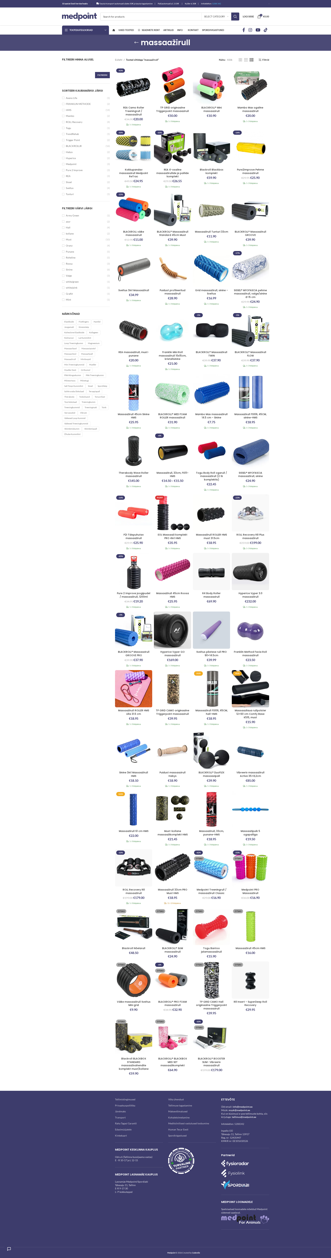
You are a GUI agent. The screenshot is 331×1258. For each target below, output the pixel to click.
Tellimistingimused (125, 1099)
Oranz (69, 245)
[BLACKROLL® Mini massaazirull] (211, 85)
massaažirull (70, 359)
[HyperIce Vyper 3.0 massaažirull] (250, 571)
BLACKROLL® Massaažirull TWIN (211, 353)
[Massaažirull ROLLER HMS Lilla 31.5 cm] (133, 688)
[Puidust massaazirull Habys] (172, 750)
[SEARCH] (235, 17)
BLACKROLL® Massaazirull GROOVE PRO (133, 653)
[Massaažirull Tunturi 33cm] (211, 209)
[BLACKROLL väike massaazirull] (133, 209)
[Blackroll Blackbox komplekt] (211, 148)
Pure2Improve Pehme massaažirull (250, 171)
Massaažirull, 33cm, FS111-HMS (173, 474)
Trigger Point (73, 140)
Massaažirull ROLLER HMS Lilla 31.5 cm (133, 712)
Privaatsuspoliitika (125, 1105)
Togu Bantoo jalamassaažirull (211, 949)
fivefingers (84, 321)
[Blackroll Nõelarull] (133, 926)
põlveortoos (69, 380)
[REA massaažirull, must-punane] (133, 330)
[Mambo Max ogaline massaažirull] (250, 85)
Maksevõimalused (177, 1111)
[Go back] (136, 42)
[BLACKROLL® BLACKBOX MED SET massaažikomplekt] (172, 1036)
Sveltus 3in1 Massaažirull (133, 290)
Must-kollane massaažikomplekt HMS (173, 832)
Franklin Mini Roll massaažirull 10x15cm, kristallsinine (172, 355)
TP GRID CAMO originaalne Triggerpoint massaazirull (172, 712)
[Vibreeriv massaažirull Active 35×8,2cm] (250, 750)
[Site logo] (79, 16)
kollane (70, 233)
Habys (69, 152)
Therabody (69, 396)
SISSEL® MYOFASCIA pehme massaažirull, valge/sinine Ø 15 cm (250, 294)
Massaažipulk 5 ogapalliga (250, 832)
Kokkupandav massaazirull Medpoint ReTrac (133, 173)
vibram (83, 412)
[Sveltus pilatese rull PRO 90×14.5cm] (211, 630)
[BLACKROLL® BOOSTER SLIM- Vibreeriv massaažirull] (211, 1036)
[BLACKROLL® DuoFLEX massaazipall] (211, 750)
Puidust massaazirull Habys (173, 774)
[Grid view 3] (246, 60)
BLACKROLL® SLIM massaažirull (172, 949)
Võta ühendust (176, 1099)
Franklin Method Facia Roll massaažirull (250, 653)
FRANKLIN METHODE (78, 103)
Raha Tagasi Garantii (126, 1123)
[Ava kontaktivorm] (9, 1249)
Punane (70, 251)
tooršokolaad (70, 402)
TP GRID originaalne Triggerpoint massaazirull (172, 109)
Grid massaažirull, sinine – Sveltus (211, 292)
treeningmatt (91, 407)
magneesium (94, 343)
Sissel (69, 182)
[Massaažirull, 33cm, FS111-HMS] (172, 451)
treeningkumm (88, 402)
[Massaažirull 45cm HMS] (250, 926)
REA (68, 176)
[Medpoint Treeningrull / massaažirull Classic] (211, 868)
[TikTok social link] (265, 30)
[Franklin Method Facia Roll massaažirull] (250, 630)
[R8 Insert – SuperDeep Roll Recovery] (250, 980)
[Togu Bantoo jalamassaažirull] (211, 926)
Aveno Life (71, 97)
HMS (68, 109)
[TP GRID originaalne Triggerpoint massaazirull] (172, 85)
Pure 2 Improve (74, 170)
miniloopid (86, 359)
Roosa (69, 263)
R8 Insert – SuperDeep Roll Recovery (250, 1003)
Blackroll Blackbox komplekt (211, 171)
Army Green (72, 215)
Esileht (118, 59)
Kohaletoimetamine (179, 1117)
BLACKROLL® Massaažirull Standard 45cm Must (172, 233)
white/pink (71, 287)
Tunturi (70, 194)
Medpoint (71, 164)
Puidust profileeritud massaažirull (172, 292)
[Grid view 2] (240, 60)
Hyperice (71, 158)
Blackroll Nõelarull (133, 948)
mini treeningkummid (74, 364)
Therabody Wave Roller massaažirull (134, 474)
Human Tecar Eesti (178, 1129)
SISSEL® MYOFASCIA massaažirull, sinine (250, 474)
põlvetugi (84, 380)
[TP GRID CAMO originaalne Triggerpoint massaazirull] (172, 688)
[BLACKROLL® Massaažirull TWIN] (211, 330)
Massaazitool (70, 354)
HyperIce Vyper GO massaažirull (172, 653)
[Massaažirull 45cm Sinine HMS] (133, 392)
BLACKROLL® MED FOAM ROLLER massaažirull (172, 415)
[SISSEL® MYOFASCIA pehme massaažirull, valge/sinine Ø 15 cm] (250, 268)
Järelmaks (120, 1111)
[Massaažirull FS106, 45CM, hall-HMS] (211, 688)
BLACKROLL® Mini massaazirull (211, 109)
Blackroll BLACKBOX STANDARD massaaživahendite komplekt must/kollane (134, 1064)
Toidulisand (84, 396)
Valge (69, 275)
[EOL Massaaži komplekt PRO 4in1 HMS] (172, 513)
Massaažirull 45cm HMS (250, 948)
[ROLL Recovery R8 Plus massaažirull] (250, 513)
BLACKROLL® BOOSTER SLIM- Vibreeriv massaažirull (211, 1062)
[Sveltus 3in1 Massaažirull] (133, 268)
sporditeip (102, 386)
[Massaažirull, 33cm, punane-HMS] (211, 809)
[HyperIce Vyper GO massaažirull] (172, 630)
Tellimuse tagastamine (180, 1105)
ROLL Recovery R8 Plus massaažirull (250, 536)
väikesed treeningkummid (76, 423)
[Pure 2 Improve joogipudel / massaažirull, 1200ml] (133, 571)
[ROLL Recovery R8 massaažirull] (133, 868)
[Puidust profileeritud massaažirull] (172, 268)
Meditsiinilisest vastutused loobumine (188, 1123)
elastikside (69, 321)
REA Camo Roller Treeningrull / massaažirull (133, 111)
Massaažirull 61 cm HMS (133, 831)
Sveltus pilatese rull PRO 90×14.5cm (211, 653)
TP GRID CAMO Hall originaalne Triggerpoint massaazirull (211, 1005)
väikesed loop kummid (74, 418)
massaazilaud (70, 348)
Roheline (70, 257)
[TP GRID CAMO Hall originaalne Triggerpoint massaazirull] (211, 980)
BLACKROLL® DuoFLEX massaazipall (211, 774)
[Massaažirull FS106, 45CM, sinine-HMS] (250, 392)
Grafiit (69, 293)
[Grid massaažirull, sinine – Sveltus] (211, 268)
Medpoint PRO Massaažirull (250, 891)
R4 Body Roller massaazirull (211, 595)
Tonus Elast (100, 396)
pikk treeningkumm (95, 375)
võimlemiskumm (71, 428)
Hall (68, 227)
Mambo (70, 115)
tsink (104, 407)
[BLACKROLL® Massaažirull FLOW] (250, 330)
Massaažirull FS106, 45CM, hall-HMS (211, 712)
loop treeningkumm (73, 343)
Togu (68, 128)
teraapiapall (94, 391)
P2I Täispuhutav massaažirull (134, 536)
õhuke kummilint (72, 434)
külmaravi (69, 338)
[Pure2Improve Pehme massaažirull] (250, 148)
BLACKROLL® (74, 145)
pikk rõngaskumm (72, 375)
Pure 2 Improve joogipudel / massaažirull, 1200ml (133, 595)
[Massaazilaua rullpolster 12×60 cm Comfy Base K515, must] (250, 688)
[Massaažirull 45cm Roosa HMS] (172, 571)
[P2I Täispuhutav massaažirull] (133, 513)
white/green (72, 281)
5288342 (239, 1123)
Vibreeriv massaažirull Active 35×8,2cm (250, 774)
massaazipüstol (88, 348)
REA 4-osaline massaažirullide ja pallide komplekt (172, 173)
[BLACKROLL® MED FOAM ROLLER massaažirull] (172, 392)
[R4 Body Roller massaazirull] (211, 571)
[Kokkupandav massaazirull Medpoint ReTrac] (133, 148)
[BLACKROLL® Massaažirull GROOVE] (250, 209)
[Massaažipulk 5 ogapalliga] (250, 809)
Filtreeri (102, 75)
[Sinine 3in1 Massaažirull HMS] (133, 750)
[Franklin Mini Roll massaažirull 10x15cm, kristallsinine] (172, 330)
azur (68, 221)
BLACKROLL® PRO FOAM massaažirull (172, 1003)
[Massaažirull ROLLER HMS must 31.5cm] (211, 513)
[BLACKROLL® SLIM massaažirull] (172, 926)
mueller (92, 364)
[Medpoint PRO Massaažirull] (250, 868)
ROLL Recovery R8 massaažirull (134, 891)
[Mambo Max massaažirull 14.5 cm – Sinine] (211, 392)
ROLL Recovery (74, 121)
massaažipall (87, 354)
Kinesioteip (84, 327)
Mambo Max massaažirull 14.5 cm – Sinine (211, 415)
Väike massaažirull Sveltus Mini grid (133, 1003)
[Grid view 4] (251, 60)
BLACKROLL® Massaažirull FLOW (250, 353)
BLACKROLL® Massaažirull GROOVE (250, 233)
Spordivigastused (177, 1135)
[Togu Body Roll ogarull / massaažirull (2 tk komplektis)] (211, 451)
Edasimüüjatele (123, 1129)
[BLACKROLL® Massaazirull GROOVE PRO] (133, 630)
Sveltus (69, 188)
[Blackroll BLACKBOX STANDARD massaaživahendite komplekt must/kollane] (133, 1036)
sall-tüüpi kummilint (73, 386)
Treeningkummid (72, 407)
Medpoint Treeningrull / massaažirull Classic (211, 891)
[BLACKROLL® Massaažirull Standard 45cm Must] (172, 209)
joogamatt (69, 327)
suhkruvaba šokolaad (74, 391)
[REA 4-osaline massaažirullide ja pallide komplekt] (172, 148)
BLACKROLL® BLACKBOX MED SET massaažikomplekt (172, 1062)
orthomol (85, 370)
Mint (68, 299)
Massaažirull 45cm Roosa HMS (172, 595)
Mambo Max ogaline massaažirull (250, 109)
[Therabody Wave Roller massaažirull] (133, 451)
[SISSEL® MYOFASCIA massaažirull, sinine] (250, 451)
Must (68, 239)
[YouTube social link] (258, 30)
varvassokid (69, 412)
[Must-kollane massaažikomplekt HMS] (172, 809)
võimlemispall (90, 428)
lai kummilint (85, 338)
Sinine (69, 269)
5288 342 (216, 3)
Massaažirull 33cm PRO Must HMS (172, 891)
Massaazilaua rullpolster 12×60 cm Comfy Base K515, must (250, 714)
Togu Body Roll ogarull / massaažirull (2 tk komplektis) (211, 476)
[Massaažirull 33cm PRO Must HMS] (172, 868)
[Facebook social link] (244, 30)
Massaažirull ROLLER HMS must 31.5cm (211, 536)
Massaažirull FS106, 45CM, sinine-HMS (250, 415)
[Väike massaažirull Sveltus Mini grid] (133, 980)
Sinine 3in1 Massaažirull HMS (133, 774)
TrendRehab (72, 133)
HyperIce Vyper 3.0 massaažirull (250, 595)
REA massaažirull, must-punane (133, 353)
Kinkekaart (121, 1135)
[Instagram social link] (250, 30)
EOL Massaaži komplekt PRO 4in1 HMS (172, 536)
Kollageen (93, 332)
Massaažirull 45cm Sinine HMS (133, 415)
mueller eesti (70, 370)
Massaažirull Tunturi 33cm (211, 231)
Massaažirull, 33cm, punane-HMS (211, 832)
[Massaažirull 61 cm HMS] (133, 809)
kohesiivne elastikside (74, 332)
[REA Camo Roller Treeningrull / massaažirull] (133, 85)
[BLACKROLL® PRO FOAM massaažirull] (172, 980)
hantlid (97, 321)
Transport (120, 1117)
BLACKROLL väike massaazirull (133, 233)
